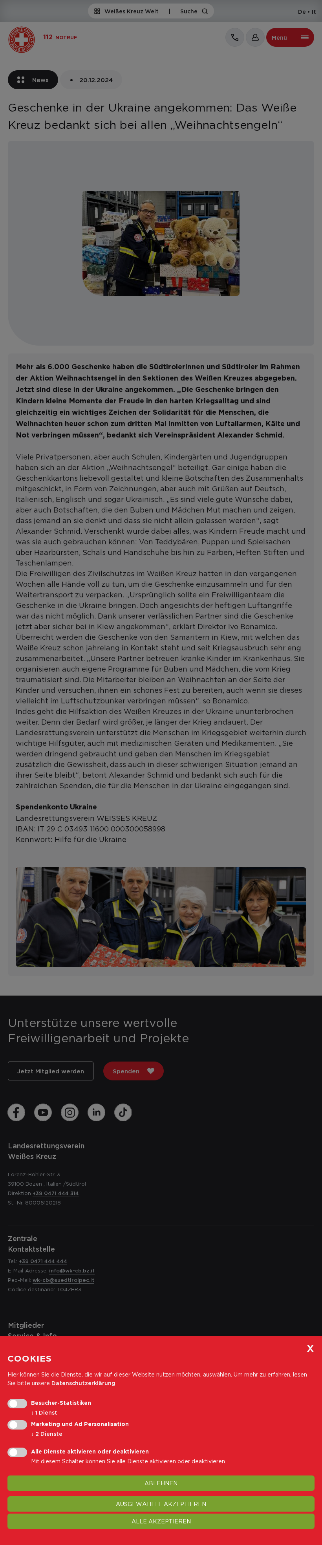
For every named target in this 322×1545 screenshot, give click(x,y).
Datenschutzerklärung (83, 1383)
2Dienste (46, 1434)
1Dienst (44, 1412)
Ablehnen (161, 1483)
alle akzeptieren (161, 1521)
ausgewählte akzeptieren (161, 1504)
